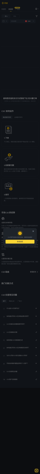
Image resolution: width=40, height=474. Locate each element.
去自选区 (20, 242)
